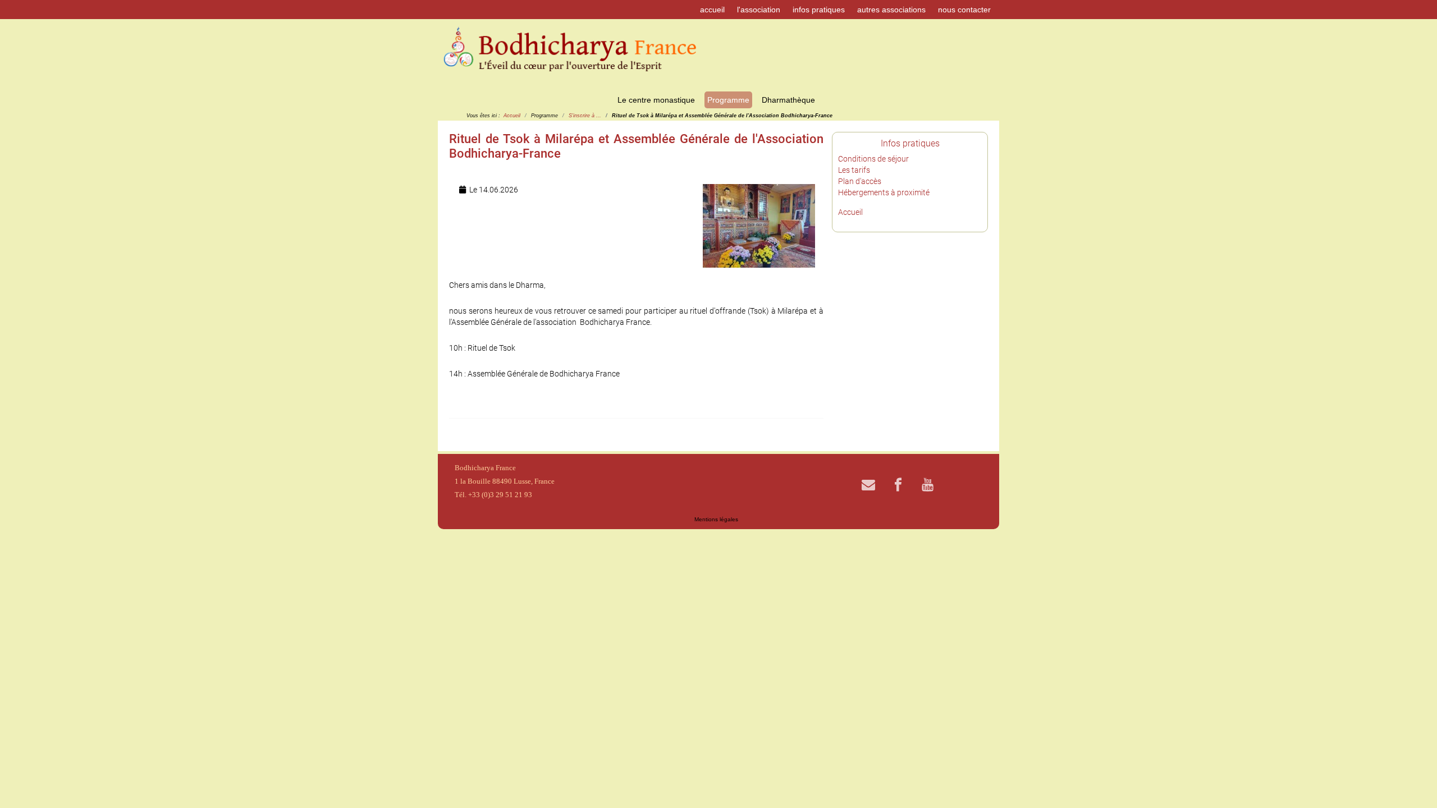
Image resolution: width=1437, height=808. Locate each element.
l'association (758, 9)
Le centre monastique (656, 99)
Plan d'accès (859, 181)
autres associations (891, 9)
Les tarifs (854, 170)
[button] (1412, 783)
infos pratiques (819, 9)
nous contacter (964, 9)
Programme (728, 99)
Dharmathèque (788, 99)
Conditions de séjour (873, 158)
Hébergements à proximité (884, 192)
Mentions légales (716, 519)
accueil (712, 9)
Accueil (850, 212)
